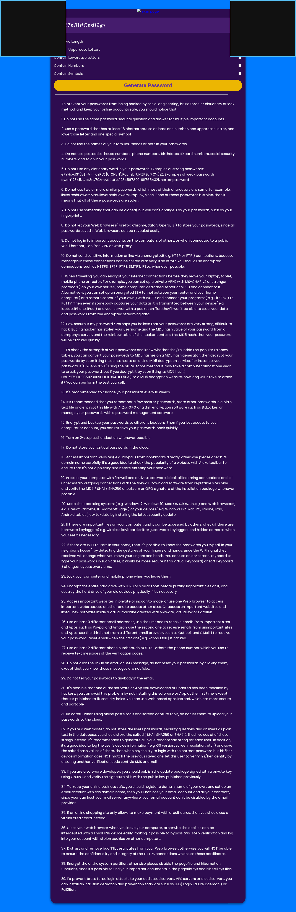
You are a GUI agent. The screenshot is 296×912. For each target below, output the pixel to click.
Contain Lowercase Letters (77, 57)
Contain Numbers (69, 65)
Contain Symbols (68, 73)
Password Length (68, 41)
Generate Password (148, 85)
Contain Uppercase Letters (77, 49)
